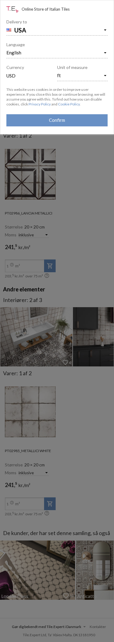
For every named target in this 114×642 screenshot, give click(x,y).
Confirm (57, 120)
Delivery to (16, 21)
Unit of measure (72, 67)
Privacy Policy (40, 104)
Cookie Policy (69, 104)
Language (15, 44)
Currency (15, 67)
